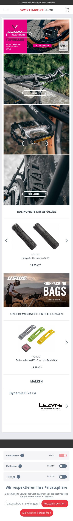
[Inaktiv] (63, 466)
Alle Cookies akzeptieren (36, 512)
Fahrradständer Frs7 (36, 256)
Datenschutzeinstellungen (22, 503)
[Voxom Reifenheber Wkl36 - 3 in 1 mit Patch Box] (36, 338)
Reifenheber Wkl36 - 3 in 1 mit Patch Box (36, 358)
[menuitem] (5, 9)
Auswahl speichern (55, 503)
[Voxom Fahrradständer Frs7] (36, 236)
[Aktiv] (63, 455)
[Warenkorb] (67, 9)
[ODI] (51, 406)
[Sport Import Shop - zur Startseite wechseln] (36, 12)
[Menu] (5, 9)
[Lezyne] (22, 406)
